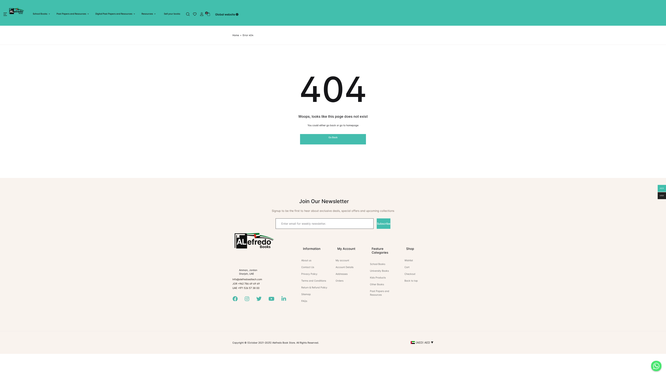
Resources (147, 13)
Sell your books (172, 13)
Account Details (344, 267)
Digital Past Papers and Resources (113, 13)
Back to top (411, 280)
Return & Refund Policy (314, 287)
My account (342, 260)
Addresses (342, 273)
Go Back (333, 137)
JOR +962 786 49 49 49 (246, 283)
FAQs (304, 300)
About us (306, 260)
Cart (406, 267)
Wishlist (408, 260)
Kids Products (378, 277)
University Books (379, 270)
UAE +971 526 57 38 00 (245, 287)
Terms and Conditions (313, 280)
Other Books (377, 284)
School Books (40, 13)
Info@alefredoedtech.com (247, 279)
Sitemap (306, 294)
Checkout (409, 273)
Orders (339, 280)
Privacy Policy (309, 273)
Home (235, 35)
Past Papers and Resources (71, 13)
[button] (5, 14)
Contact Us (307, 267)
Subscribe (383, 223)
